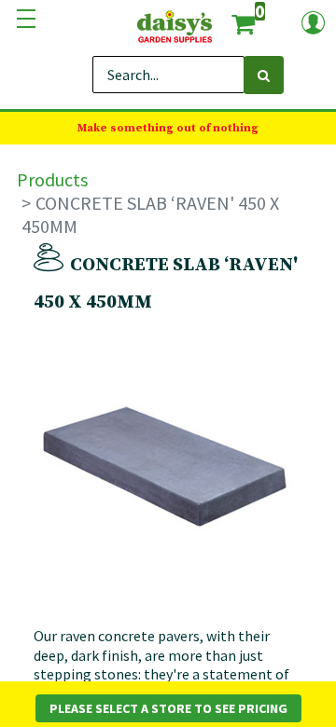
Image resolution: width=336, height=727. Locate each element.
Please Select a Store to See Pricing (168, 708)
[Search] (264, 75)
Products (52, 179)
